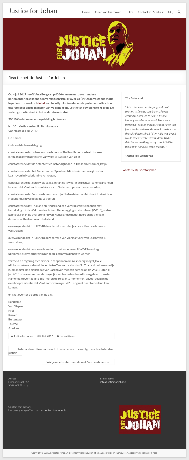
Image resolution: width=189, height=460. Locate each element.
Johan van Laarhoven (107, 12)
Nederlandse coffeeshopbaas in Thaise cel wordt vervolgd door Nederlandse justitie (60, 350)
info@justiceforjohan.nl (113, 381)
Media (157, 12)
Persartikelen (67, 336)
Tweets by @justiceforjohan (138, 170)
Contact (143, 12)
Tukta (129, 12)
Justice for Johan (32, 11)
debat (41, 103)
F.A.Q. (169, 12)
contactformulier (54, 410)
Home (86, 12)
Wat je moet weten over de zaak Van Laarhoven (78, 362)
